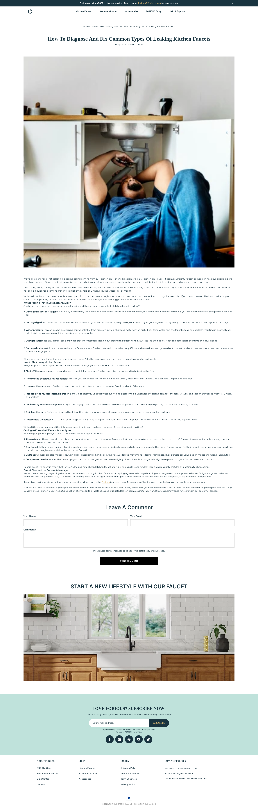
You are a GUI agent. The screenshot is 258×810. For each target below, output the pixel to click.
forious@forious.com (149, 3)
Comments (30, 529)
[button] (85, 11)
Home (86, 26)
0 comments (136, 44)
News (95, 26)
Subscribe (159, 723)
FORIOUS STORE (116, 804)
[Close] (232, 3)
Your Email (136, 516)
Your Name (30, 516)
